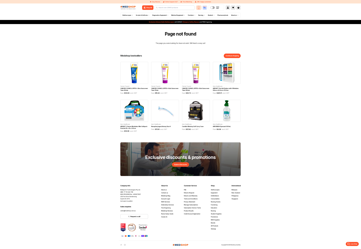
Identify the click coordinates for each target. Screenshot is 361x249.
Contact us (164, 193)
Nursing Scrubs (215, 202)
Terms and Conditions (191, 199)
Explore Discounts (180, 164)
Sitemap (213, 229)
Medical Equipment (177, 15)
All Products (214, 226)
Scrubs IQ (164, 217)
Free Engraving (166, 208)
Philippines (235, 196)
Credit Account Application (192, 214)
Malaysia (234, 190)
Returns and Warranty (190, 196)
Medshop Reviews (167, 211)
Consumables (215, 199)
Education (214, 208)
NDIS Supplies (215, 220)
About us (234, 15)
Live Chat (354, 244)
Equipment (214, 193)
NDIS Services (165, 202)
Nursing (200, 15)
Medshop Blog (165, 196)
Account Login (165, 199)
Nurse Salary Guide (167, 214)
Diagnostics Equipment (159, 15)
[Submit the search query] (157, 8)
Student (210, 15)
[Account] (228, 7)
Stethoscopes (126, 15)
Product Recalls (189, 211)
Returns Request (189, 193)
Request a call (135, 216)
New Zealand (236, 193)
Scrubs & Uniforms (142, 15)
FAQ (185, 190)
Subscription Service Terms (192, 208)
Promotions (214, 217)
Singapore (235, 199)
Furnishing (214, 205)
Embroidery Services (167, 205)
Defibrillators (215, 196)
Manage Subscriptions (191, 205)
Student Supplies (216, 214)
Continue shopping (232, 56)
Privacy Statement (189, 202)
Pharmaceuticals (222, 15)
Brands (213, 223)
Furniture (191, 15)
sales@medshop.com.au (128, 211)
